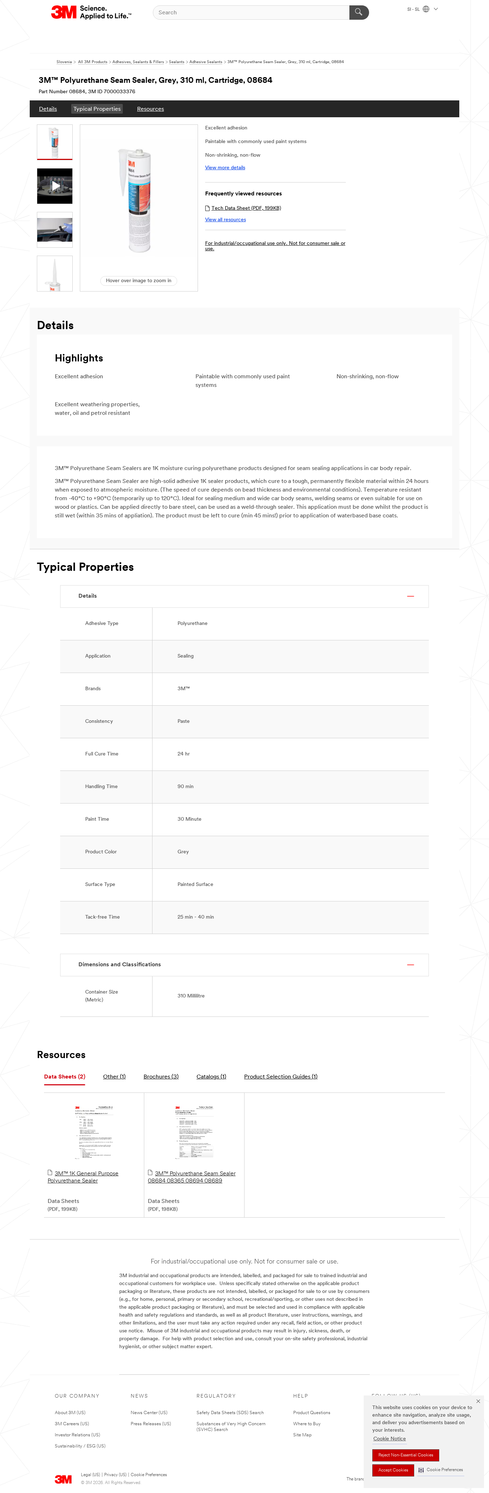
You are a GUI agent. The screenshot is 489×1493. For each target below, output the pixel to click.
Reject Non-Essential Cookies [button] (405, 1455)
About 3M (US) (70, 1413)
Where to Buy (307, 1424)
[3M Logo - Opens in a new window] (91, 12)
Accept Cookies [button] (393, 1470)
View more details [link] (225, 168)
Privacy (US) (115, 1475)
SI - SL (414, 10)
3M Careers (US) (72, 1424)
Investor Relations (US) (77, 1435)
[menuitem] (48, 109)
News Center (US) (149, 1413)
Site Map (302, 1435)
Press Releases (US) (151, 1424)
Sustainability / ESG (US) (80, 1446)
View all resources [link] (225, 220)
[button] (440, 1470)
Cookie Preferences (149, 1475)
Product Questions (311, 1413)
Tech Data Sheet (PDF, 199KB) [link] (246, 208)
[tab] (64, 1077)
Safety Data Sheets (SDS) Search (230, 1413)
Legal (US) (90, 1475)
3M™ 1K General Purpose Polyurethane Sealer (83, 1177)
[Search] (359, 12)
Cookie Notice (389, 1439)
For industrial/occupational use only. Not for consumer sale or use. (275, 246)
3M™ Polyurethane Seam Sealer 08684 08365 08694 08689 (192, 1177)
